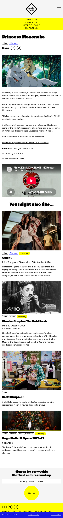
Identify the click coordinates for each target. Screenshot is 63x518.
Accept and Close (56, 515)
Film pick (13, 43)
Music (12, 317)
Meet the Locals (31, 25)
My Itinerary (31, 28)
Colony (7, 258)
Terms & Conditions (42, 511)
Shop (14, 511)
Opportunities (25, 511)
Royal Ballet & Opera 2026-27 (23, 438)
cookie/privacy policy (33, 515)
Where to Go (31, 22)
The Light (17, 148)
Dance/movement (26, 434)
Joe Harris (18, 153)
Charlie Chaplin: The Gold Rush (24, 321)
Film (5, 43)
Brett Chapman (13, 397)
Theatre (13, 434)
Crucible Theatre (10, 328)
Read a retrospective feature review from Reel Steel (25, 142)
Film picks (19, 158)
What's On (31, 19)
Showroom (28, 148)
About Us (6, 511)
